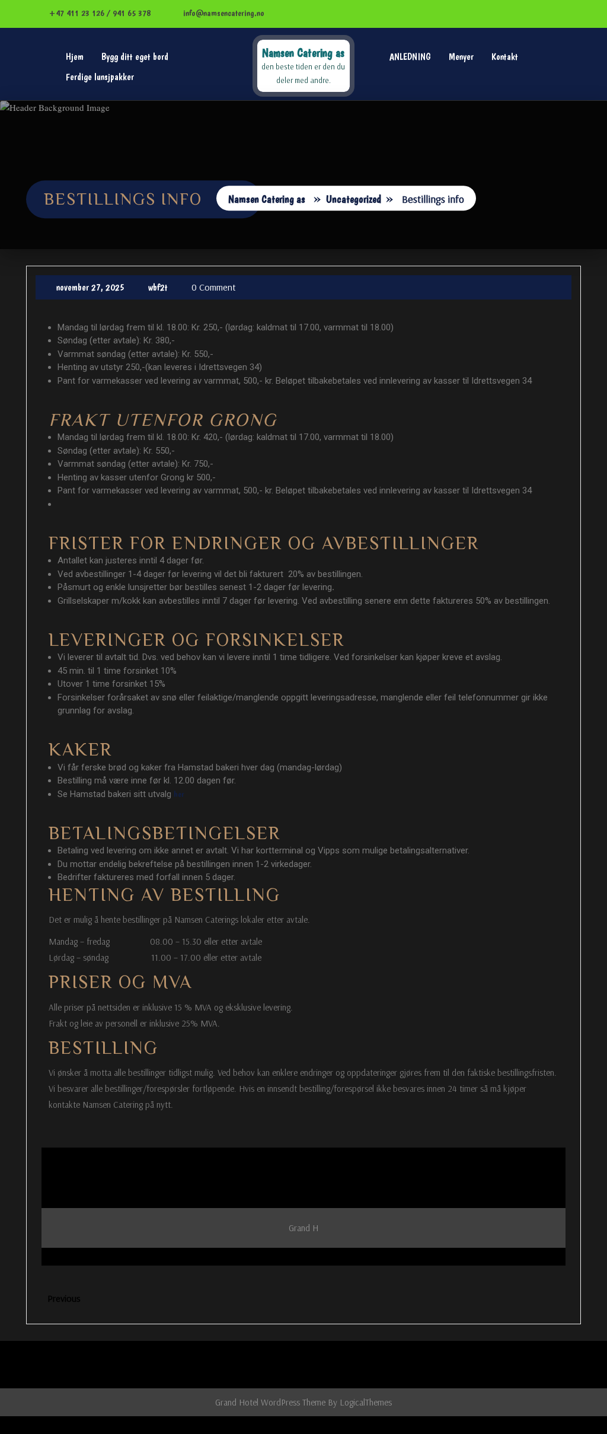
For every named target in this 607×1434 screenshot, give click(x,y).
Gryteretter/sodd (499, 133)
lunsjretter (488, 80)
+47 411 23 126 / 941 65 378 (98, 13)
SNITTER (485, 213)
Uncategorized (353, 200)
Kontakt (504, 56)
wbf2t (158, 287)
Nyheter (483, 267)
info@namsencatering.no (222, 13)
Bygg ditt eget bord (134, 56)
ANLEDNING (410, 56)
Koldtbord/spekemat (505, 107)
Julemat (484, 160)
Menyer (461, 56)
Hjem (75, 56)
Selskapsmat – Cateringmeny (520, 187)
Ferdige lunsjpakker (100, 76)
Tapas (479, 240)
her (179, 794)
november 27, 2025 (90, 287)
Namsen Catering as (303, 53)
